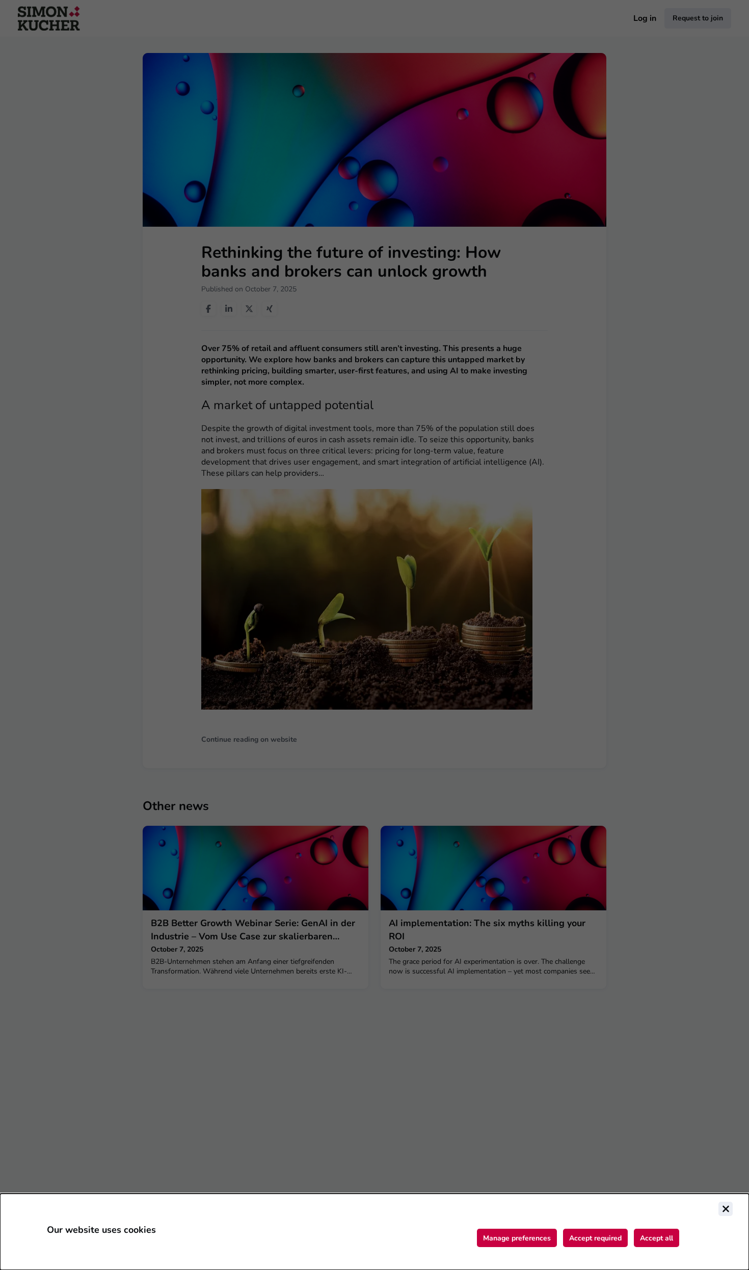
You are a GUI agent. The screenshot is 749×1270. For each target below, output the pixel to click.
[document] (374, 1232)
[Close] (725, 1209)
